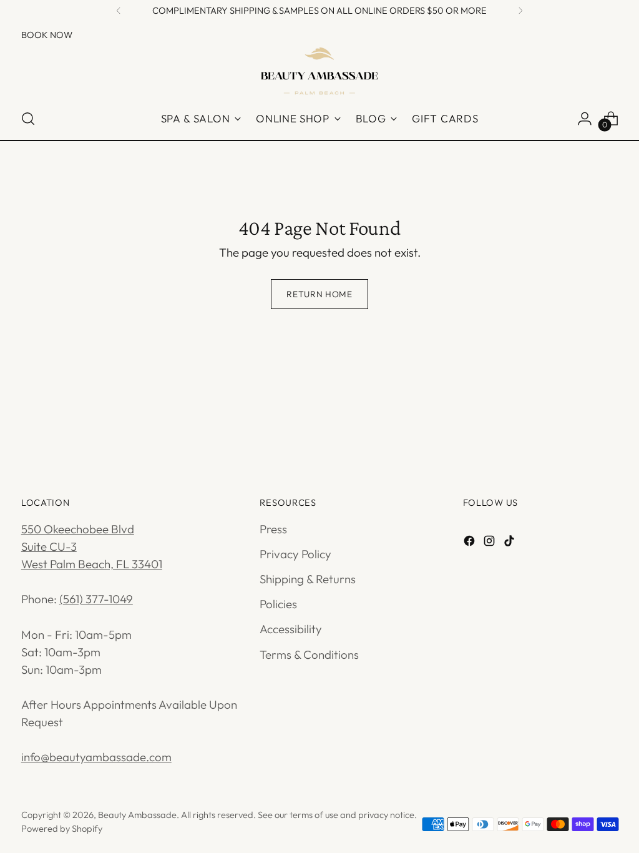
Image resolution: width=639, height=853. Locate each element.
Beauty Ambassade (137, 815)
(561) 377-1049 (96, 598)
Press (273, 528)
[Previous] (118, 10)
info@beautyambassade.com (96, 756)
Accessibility (291, 628)
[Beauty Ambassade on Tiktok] (510, 542)
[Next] (520, 10)
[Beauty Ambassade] (319, 70)
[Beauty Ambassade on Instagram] (490, 542)
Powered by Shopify (61, 828)
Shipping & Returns (308, 578)
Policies (278, 603)
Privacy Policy (295, 553)
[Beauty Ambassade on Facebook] (470, 542)
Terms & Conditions (309, 654)
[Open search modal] (28, 118)
